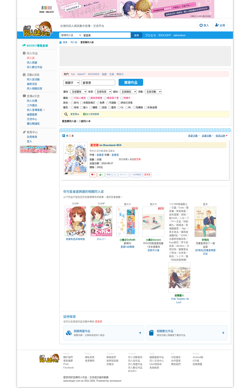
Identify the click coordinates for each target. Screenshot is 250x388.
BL (129, 107)
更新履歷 (68, 360)
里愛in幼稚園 (127, 246)
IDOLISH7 (164, 35)
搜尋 (136, 35)
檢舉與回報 (112, 360)
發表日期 (220, 135)
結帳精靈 (197, 364)
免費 (102, 102)
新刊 (76, 102)
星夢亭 (100, 154)
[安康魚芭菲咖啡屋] (75, 221)
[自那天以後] (153, 222)
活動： (141, 91)
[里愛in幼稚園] (127, 222)
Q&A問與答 (156, 364)
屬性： (66, 91)
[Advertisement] (145, 56)
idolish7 (81, 74)
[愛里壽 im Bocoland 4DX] (76, 158)
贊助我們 (176, 364)
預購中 (126, 98)
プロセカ (150, 35)
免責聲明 (89, 360)
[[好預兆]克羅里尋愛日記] (205, 222)
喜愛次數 (193, 135)
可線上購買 (80, 98)
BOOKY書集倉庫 (37, 45)
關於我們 (68, 357)
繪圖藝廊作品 (157, 357)
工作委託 (32, 105)
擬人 (85, 107)
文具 (111, 74)
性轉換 (139, 107)
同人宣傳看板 (34, 109)
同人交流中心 (157, 360)
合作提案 (176, 360)
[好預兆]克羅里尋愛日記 (205, 252)
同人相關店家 (34, 88)
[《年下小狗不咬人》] (125, 9)
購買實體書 (96, 98)
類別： (116, 91)
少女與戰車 (136, 175)
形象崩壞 (152, 107)
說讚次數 (206, 135)
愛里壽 (73, 114)
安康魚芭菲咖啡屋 (75, 239)
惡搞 (104, 107)
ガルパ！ (101, 239)
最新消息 (32, 83)
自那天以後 (153, 250)
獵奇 (113, 107)
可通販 (112, 102)
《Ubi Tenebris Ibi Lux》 (179, 300)
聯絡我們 (111, 357)
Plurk (66, 364)
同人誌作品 (134, 360)
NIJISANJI (93, 74)
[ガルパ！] (101, 221)
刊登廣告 (176, 357)
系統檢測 (154, 367)
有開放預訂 (89, 102)
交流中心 (32, 119)
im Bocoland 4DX (106, 145)
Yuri (73, 74)
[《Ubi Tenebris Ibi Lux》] (179, 277)
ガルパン (124, 175)
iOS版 (196, 360)
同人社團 (32, 100)
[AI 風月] (38, 150)
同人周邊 (32, 62)
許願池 (110, 364)
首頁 (65, 42)
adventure (179, 35)
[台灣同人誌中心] (37, 28)
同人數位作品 (34, 67)
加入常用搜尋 (92, 114)
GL (122, 107)
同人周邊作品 (135, 364)
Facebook (68, 367)
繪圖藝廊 (32, 114)
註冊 (222, 25)
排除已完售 (127, 102)
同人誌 (31, 57)
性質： (91, 91)
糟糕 (95, 107)
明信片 (120, 74)
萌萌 (76, 107)
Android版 (198, 357)
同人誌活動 (33, 79)
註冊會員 (32, 136)
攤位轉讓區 (33, 123)
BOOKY (132, 371)
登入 (206, 25)
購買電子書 (113, 98)
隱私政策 (89, 357)
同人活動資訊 (135, 357)
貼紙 (104, 74)
